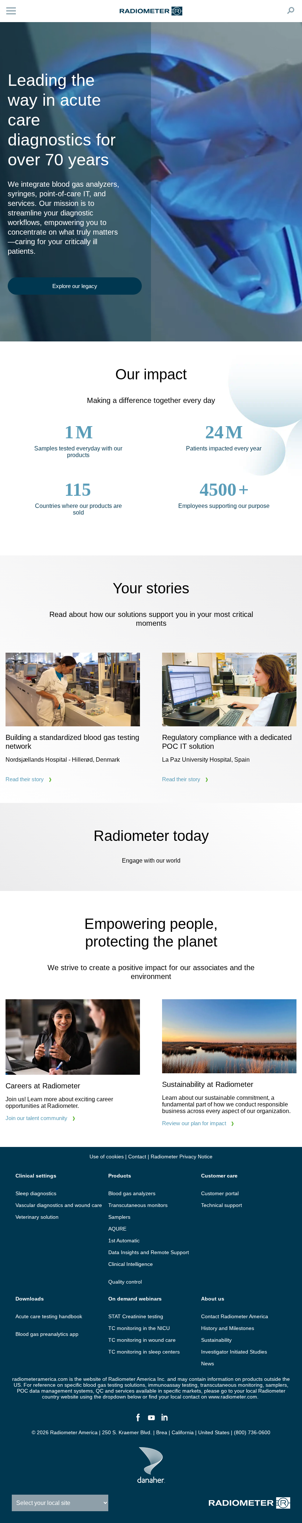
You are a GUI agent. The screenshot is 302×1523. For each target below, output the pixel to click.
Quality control (125, 1282)
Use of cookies (106, 1156)
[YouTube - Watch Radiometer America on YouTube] (151, 1421)
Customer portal (220, 1193)
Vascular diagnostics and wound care (58, 1205)
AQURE (117, 1229)
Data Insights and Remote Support (148, 1252)
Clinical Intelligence (130, 1264)
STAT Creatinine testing (135, 1316)
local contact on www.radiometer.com (214, 1397)
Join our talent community (36, 1118)
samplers (276, 1385)
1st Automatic (124, 1240)
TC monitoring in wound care (142, 1340)
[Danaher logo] (151, 1480)
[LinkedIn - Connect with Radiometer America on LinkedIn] (164, 1421)
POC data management (44, 1391)
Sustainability (216, 1340)
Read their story (25, 779)
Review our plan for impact (194, 1123)
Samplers (119, 1217)
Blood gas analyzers (131, 1193)
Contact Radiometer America (234, 1316)
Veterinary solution (37, 1217)
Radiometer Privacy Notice (182, 1156)
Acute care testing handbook (48, 1316)
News (207, 1363)
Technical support (221, 1205)
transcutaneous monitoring (231, 1385)
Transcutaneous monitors (138, 1205)
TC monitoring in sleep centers (144, 1352)
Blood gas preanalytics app (46, 1334)
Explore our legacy (74, 286)
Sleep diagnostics (35, 1193)
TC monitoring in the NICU (139, 1328)
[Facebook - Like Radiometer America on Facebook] (137, 1421)
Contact (137, 1156)
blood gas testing (103, 1385)
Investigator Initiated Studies (234, 1352)
